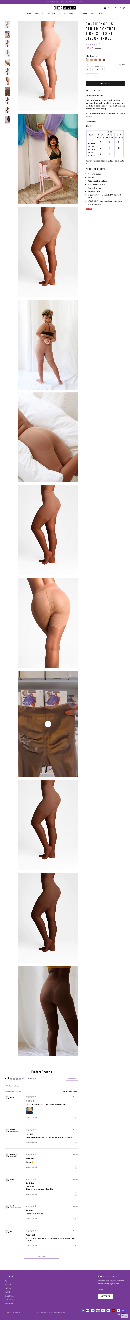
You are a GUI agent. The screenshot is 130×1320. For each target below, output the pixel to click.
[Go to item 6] (7, 72)
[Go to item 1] (7, 25)
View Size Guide (91, 121)
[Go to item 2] (7, 34)
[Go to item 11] (7, 120)
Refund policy (9, 1303)
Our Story (68, 13)
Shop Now (39, 13)
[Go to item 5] (7, 62)
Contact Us (8, 1284)
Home (29, 13)
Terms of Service (10, 1299)
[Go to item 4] (7, 53)
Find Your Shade (54, 13)
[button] (35, 1078)
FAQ (6, 1280)
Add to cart (105, 83)
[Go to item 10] (7, 110)
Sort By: (65, 1091)
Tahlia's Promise (9, 1296)
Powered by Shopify (60, 1312)
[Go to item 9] (7, 101)
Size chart (122, 64)
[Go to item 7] (7, 81)
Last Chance (82, 13)
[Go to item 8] (7, 91)
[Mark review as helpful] (75, 1117)
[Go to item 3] (7, 44)
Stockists (7, 1292)
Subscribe (105, 1296)
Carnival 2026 (97, 13)
